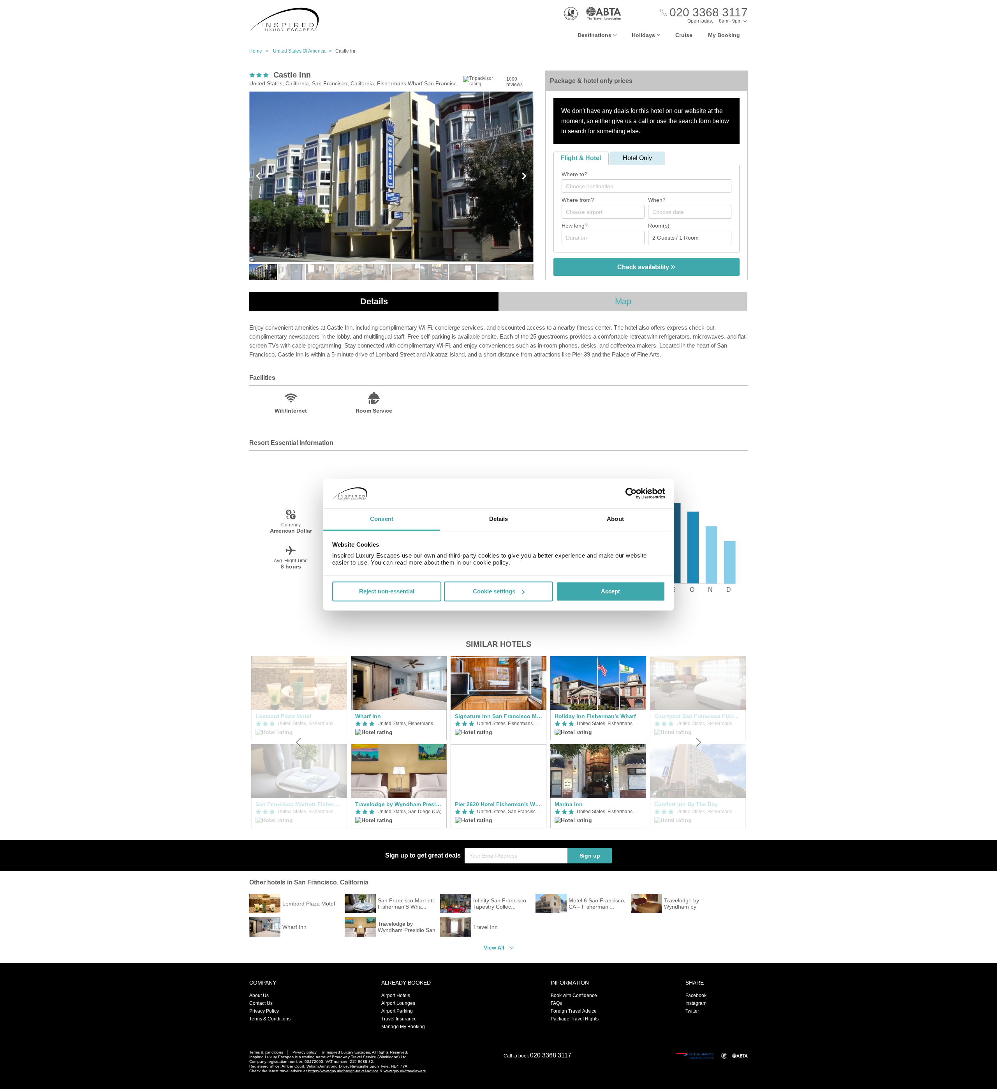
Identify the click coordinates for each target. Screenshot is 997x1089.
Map (623, 301)
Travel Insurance (399, 1019)
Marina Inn (569, 804)
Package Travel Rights (575, 1019)
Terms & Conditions (270, 1019)
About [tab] (615, 519)
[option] (399, 742)
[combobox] (646, 186)
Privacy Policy (264, 1011)
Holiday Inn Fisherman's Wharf (595, 716)
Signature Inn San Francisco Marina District (498, 716)
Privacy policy (304, 1052)
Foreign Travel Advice (574, 1011)
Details (374, 301)
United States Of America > (304, 51)
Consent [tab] (381, 519)
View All (494, 947)
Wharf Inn (368, 716)
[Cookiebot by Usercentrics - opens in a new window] (631, 493)
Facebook (695, 995)
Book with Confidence (574, 995)
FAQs (556, 1003)
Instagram (695, 1003)
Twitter (692, 1011)
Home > (260, 51)
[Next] (698, 742)
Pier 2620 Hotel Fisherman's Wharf (498, 804)
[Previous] (299, 742)
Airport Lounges (398, 1003)
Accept (610, 591)
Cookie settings (494, 591)
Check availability (644, 267)
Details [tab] (498, 519)
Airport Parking (397, 1011)
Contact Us (261, 1003)
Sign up (590, 855)
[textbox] (650, 186)
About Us (259, 995)
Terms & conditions (266, 1052)
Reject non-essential (386, 591)
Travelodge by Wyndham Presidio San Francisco (398, 804)
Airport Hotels (395, 995)
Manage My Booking (403, 1026)
